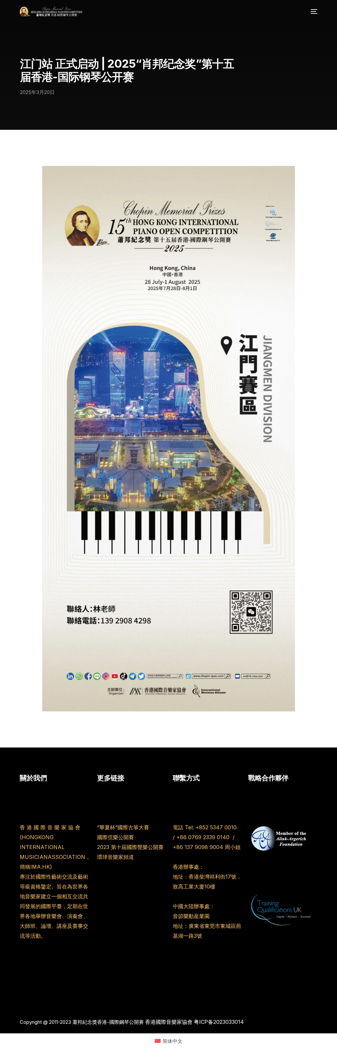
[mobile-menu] (312, 11)
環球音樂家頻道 (115, 857)
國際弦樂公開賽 (115, 837)
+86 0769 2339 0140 (203, 837)
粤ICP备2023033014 (219, 1022)
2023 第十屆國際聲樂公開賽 (130, 847)
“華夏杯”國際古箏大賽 (123, 827)
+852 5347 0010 (216, 827)
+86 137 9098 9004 (198, 847)
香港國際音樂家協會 (169, 1022)
